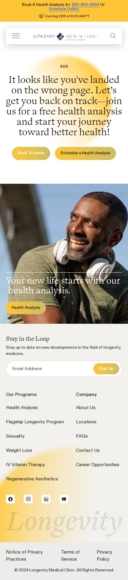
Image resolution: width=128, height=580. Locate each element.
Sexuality (15, 436)
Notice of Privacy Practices (24, 556)
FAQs (82, 436)
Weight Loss (19, 450)
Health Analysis (22, 407)
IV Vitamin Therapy (25, 465)
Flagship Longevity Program (35, 422)
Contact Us (88, 450)
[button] (16, 36)
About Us (86, 407)
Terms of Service (70, 556)
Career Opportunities (97, 465)
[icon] (65, 35)
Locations (86, 422)
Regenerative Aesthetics (32, 479)
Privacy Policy (104, 556)
